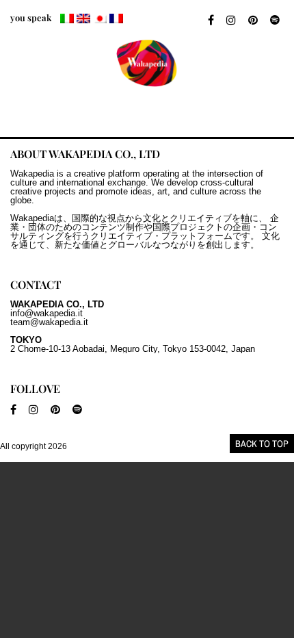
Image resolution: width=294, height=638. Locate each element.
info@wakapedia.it (46, 313)
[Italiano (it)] (67, 18)
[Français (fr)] (116, 18)
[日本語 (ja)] (100, 18)
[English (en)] (83, 18)
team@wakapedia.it (49, 322)
